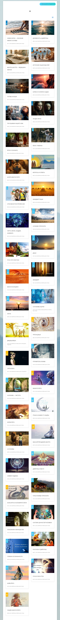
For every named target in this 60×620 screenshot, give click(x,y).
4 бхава (39, 309)
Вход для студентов (48, 4)
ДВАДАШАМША (11, 340)
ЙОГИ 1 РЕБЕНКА (37, 145)
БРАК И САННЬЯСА (12, 150)
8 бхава (42, 309)
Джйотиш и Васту (38, 469)
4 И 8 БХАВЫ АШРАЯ (38, 307)
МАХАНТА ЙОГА (37, 388)
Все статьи (22, 43)
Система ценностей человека (42, 522)
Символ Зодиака (12, 476)
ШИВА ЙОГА (10, 583)
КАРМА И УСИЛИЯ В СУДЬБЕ (41, 92)
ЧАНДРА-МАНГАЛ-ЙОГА (13, 610)
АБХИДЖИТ (36, 280)
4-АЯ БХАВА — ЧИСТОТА (14, 395)
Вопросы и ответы (15, 43)
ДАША (34, 253)
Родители (9, 344)
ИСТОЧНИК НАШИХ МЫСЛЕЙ (41, 65)
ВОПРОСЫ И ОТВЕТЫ (39, 172)
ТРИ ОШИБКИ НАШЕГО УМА (15, 123)
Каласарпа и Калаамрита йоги (17, 503)
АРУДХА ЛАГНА (37, 119)
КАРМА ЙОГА (10, 422)
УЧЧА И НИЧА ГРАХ (38, 576)
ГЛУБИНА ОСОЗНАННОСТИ (14, 556)
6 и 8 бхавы (10, 449)
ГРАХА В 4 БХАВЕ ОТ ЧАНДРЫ (41, 415)
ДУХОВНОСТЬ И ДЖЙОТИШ (40, 38)
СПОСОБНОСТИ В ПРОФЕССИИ (16, 204)
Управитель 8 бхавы (39, 361)
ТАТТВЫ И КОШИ (12, 96)
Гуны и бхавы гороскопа (41, 496)
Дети (25, 343)
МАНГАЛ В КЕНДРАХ (12, 287)
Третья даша (37, 334)
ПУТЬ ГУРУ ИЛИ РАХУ (13, 260)
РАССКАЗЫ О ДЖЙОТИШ (40, 549)
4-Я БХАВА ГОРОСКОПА (39, 226)
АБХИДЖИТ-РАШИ (38, 199)
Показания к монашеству (15, 529)
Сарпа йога (10, 368)
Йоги (25, 371)
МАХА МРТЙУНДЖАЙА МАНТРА (41, 442)
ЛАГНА (9, 314)
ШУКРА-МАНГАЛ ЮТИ (13, 177)
